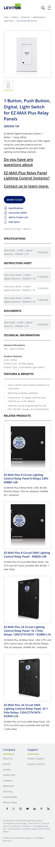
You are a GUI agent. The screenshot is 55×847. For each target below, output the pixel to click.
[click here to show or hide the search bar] (43, 8)
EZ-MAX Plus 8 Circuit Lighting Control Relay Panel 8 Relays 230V (27, 478)
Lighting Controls (39, 17)
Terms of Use (33, 823)
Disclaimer (26, 826)
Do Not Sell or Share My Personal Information (22, 820)
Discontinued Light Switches (27, 21)
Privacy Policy (14, 826)
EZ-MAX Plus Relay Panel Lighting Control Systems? (27, 175)
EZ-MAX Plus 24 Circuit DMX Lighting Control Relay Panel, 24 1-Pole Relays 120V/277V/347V (26, 710)
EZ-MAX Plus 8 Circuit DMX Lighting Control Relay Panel (27, 554)
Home (6, 17)
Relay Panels (9, 21)
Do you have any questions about (18, 162)
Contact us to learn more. (26, 186)
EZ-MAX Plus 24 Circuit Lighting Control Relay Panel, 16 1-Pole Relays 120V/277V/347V (27, 630)
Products (15, 17)
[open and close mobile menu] (49, 8)
